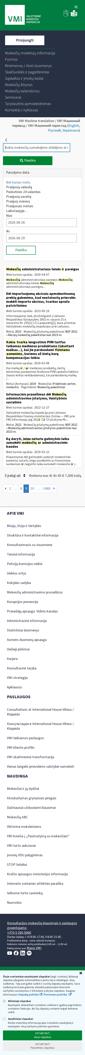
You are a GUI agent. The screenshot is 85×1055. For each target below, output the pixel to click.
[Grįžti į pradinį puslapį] (6, 140)
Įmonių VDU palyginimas (25, 855)
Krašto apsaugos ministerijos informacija (37, 874)
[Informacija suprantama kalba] (73, 15)
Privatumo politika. (56, 995)
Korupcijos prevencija (22, 601)
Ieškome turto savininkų (25, 893)
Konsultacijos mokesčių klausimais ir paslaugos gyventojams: (42, 925)
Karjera (12, 658)
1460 (46, 488)
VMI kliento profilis (21, 747)
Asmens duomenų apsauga (27, 639)
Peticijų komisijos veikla (24, 563)
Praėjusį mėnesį (18, 201)
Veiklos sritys (16, 573)
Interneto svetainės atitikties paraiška (35, 883)
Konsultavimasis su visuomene (29, 544)
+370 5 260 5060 (19, 932)
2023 (18, 331)
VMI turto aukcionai (21, 845)
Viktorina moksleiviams (24, 826)
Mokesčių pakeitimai (51, 387)
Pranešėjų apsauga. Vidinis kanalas (32, 611)
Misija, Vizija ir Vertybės (24, 525)
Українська (70, 130)
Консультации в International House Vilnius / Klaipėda (40, 726)
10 (32, 488)
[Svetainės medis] (76, 7)
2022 (18, 425)
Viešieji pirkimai (18, 649)
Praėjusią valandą (19, 187)
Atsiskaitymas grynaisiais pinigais (31, 798)
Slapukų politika (28, 995)
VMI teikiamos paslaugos (25, 738)
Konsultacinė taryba (21, 668)
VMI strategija (17, 677)
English (73, 125)
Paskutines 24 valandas (23, 191)
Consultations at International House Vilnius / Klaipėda (40, 712)
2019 (33, 384)
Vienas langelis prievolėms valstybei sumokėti (40, 766)
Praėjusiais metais (19, 206)
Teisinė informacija (21, 554)
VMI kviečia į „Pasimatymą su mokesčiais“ (38, 836)
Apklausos (14, 687)
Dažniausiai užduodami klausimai (31, 807)
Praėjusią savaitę (18, 196)
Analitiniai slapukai (20, 1019)
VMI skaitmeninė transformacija (30, 757)
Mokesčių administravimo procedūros (35, 592)
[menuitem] (30, 53)
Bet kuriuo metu (18, 182)
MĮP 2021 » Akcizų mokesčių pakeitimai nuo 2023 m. (41, 333)
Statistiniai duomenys (23, 630)
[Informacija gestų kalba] (66, 15)
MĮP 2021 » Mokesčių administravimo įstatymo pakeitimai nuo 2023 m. (41, 428)
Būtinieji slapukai (19, 1001)
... (15, 488)
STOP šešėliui (17, 864)
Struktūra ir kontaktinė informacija (32, 535)
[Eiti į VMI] (23, 15)
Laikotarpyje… (17, 210)
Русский (54, 130)
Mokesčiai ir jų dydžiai (23, 788)
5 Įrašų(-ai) (13, 475)
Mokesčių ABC (17, 817)
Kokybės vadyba (19, 582)
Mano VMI (34, 948)
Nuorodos (14, 902)
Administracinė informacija (27, 620)
